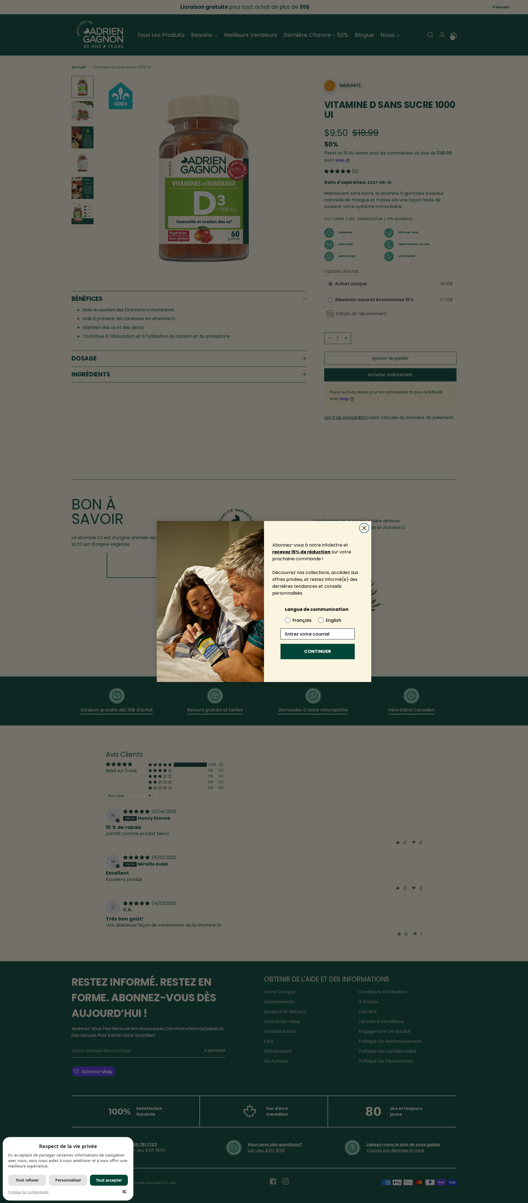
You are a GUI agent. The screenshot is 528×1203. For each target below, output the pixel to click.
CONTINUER (317, 651)
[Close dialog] (364, 528)
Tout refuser (27, 1180)
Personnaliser (68, 1180)
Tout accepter (109, 1180)
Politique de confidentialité (28, 1192)
